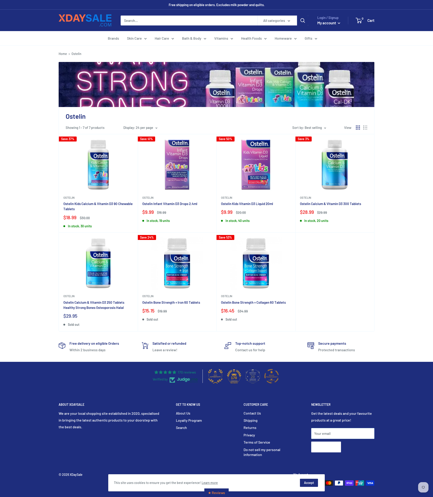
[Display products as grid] (358, 127)
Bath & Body (191, 38)
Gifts (308, 38)
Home (63, 54)
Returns (250, 427)
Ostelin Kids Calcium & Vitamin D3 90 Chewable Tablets (98, 206)
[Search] (302, 20)
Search (181, 427)
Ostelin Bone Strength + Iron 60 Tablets (171, 302)
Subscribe (326, 447)
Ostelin (69, 197)
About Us (183, 413)
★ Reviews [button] (216, 492)
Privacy (249, 435)
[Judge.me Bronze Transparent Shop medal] (271, 376)
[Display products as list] (365, 127)
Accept (309, 483)
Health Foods (251, 38)
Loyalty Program (189, 420)
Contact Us (252, 413)
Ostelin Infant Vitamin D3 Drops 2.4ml (169, 204)
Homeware (283, 38)
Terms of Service (257, 442)
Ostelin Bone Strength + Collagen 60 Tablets (253, 302)
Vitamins (221, 38)
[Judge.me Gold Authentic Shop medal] (215, 376)
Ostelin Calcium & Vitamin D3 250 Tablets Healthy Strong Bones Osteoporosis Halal (93, 305)
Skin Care (134, 38)
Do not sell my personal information (262, 452)
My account (327, 23)
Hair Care (162, 38)
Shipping (251, 420)
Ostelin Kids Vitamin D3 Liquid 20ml (247, 204)
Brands (113, 38)
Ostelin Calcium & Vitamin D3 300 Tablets (330, 204)
